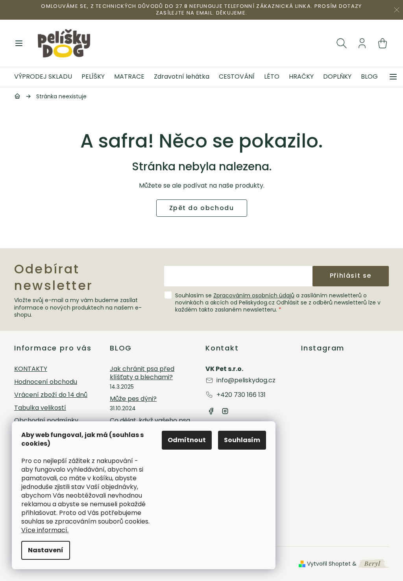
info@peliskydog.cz (245, 380)
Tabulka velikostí (40, 408)
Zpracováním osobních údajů (253, 295)
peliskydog (225, 411)
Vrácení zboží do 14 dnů (50, 395)
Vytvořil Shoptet (329, 563)
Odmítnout (187, 440)
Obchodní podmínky (46, 421)
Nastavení (45, 550)
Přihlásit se (351, 275)
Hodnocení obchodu (45, 382)
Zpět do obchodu (201, 207)
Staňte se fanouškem (210, 411)
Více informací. (44, 530)
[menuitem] (45, 77)
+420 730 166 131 (241, 394)
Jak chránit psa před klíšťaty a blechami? (142, 373)
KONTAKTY (30, 369)
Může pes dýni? (133, 399)
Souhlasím (242, 440)
